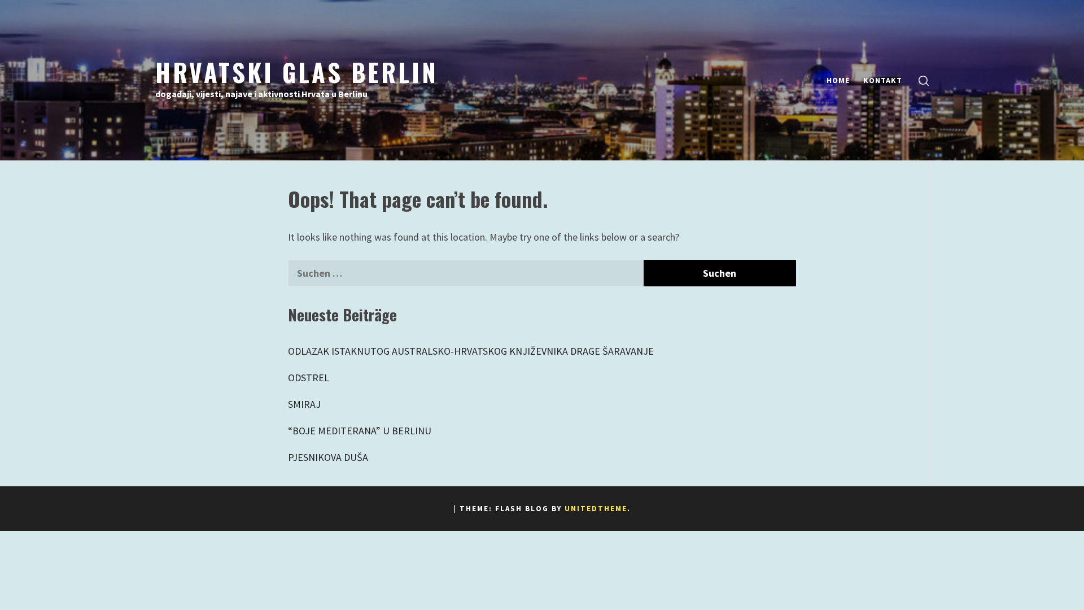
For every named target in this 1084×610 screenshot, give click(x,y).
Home (838, 80)
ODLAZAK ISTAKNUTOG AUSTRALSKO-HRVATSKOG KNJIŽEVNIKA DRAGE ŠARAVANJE (471, 351)
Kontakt (882, 80)
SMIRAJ (304, 404)
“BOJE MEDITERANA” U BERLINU (359, 430)
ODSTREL (308, 377)
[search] (924, 80)
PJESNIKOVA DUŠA (328, 457)
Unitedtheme (596, 508)
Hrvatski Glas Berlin (296, 72)
